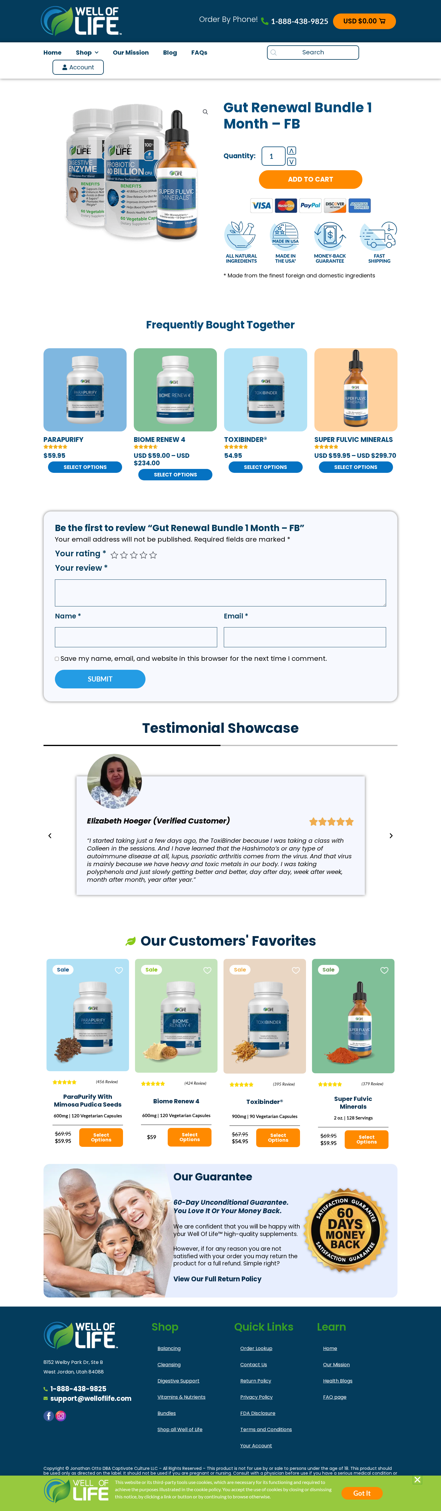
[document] (220, 755)
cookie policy (207, 1489)
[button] (417, 1480)
